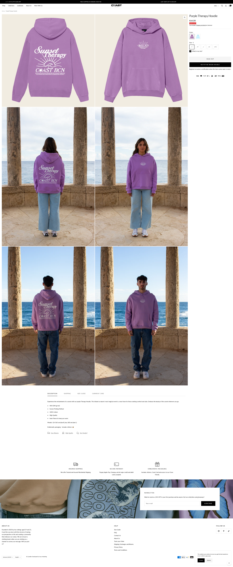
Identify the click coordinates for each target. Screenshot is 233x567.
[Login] (226, 6)
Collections (11, 5)
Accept (201, 560)
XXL (215, 47)
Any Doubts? (84, 433)
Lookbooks (20, 5)
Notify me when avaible (210, 64)
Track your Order (119, 541)
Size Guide (117, 529)
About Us (28, 5)
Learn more (208, 556)
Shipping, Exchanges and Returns (124, 544)
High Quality (69, 433)
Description (52, 393)
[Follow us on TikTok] (228, 530)
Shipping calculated (201, 25)
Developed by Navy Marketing (39, 556)
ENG (215, 6)
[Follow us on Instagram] (218, 530)
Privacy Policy (118, 547)
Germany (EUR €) (7, 557)
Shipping (67, 393)
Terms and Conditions (120, 550)
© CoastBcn (29, 556)
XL (209, 47)
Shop (3, 5)
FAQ (115, 532)
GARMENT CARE (98, 393)
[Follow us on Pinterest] (223, 530)
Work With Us (38, 5)
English (17, 557)
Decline (209, 560)
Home (3, 11)
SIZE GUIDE (81, 393)
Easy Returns (55, 433)
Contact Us (117, 535)
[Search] (222, 6)
